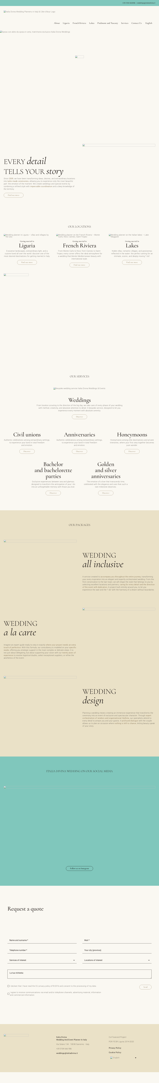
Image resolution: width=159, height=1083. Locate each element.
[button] (123, 1058)
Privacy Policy (115, 1048)
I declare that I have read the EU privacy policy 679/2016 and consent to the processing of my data (53, 986)
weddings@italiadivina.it (146, 3)
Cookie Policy (115, 1052)
